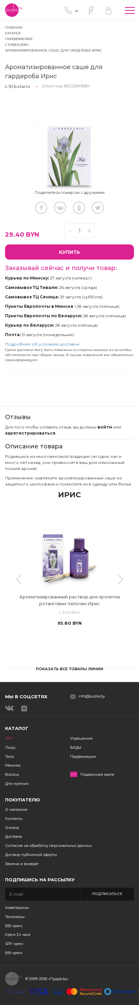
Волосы (12, 774)
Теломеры (15, 916)
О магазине (16, 809)
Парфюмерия (83, 756)
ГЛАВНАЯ (13, 27)
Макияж (13, 765)
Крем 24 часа (17, 934)
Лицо (10, 747)
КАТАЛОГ (13, 33)
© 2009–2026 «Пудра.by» (46, 978)
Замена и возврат (22, 863)
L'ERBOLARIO (16, 44)
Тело (9, 756)
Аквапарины (17, 907)
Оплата (12, 827)
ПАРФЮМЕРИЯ (18, 39)
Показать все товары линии (69, 669)
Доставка (13, 836)
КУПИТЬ (69, 252)
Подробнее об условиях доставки (42, 344)
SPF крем (14, 943)
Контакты (14, 818)
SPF (8, 738)
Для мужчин (17, 783)
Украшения (81, 738)
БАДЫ (75, 747)
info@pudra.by (92, 696)
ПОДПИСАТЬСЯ (107, 894)
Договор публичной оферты (31, 854)
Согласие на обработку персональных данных (48, 845)
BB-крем (13, 925)
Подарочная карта (97, 774)
